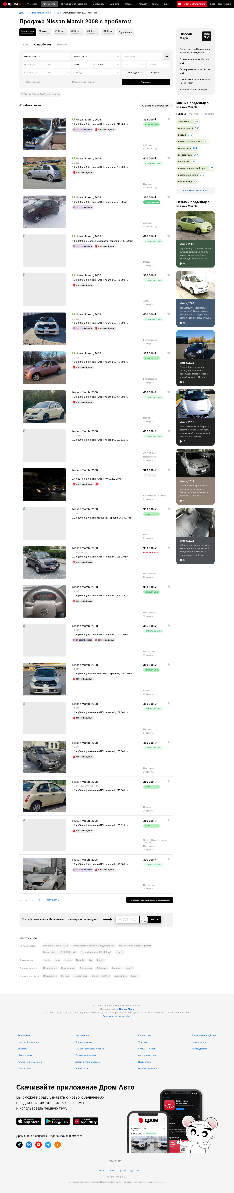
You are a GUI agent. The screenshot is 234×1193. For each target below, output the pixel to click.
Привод (78, 72)
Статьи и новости (147, 1048)
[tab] (25, 46)
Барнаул (116, 968)
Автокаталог (81, 1068)
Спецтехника (24, 1068)
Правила (123, 1170)
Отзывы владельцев (85, 1055)
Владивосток (50, 968)
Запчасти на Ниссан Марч (193, 89)
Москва (33, 4)
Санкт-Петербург (101, 976)
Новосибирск (68, 968)
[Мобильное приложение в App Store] (28, 1121)
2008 (76, 64)
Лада (57, 960)
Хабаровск (101, 968)
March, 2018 (187, 362)
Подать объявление (28, 1042)
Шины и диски (25, 1055)
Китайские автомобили (30, 1062)
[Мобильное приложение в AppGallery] (85, 1121)
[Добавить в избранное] (168, 119)
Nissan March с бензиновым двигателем (93, 945)
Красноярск (86, 968)
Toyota (46, 960)
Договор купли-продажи (87, 1062)
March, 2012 (187, 540)
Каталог (143, 4)
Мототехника (82, 1035)
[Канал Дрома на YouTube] (38, 1144)
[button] (120, 952)
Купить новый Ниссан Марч (117, 1016)
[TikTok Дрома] (19, 1144)
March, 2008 (187, 244)
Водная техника (83, 1042)
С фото (155, 72)
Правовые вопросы (148, 1068)
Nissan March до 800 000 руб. (96, 952)
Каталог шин (144, 1035)
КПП (126, 64)
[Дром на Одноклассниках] (57, 1144)
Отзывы (129, 4)
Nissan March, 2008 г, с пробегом (42, 94)
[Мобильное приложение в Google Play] (57, 1121)
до (49, 72)
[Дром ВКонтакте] (29, 1144)
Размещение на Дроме (204, 1035)
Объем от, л (30, 72)
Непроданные (135, 72)
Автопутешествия (147, 1055)
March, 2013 (187, 481)
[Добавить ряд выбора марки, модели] (167, 56)
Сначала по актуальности (155, 105)
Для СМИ (134, 1170)
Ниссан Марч (186, 36)
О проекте (99, 1170)
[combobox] (47, 56)
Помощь (112, 1170)
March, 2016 (187, 422)
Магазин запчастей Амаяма (89, 1048)
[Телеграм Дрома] (48, 1144)
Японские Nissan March (55, 945)
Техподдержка (199, 1048)
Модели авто (116, 1160)
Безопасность (199, 1042)
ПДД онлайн (144, 1062)
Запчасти (115, 4)
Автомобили (49, 4)
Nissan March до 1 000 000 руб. (59, 952)
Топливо (152, 64)
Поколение (129, 56)
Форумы (142, 1042)
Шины (155, 4)
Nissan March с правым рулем (135, 945)
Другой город (125, 32)
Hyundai (80, 960)
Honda (68, 960)
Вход (220, 4)
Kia (90, 960)
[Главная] (13, 4)
